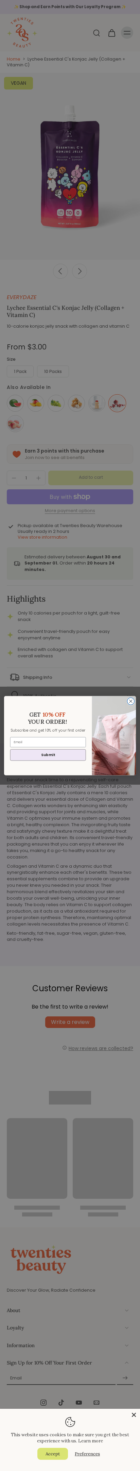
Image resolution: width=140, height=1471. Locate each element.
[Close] (133, 1414)
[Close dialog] (130, 701)
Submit (48, 754)
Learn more (90, 1441)
